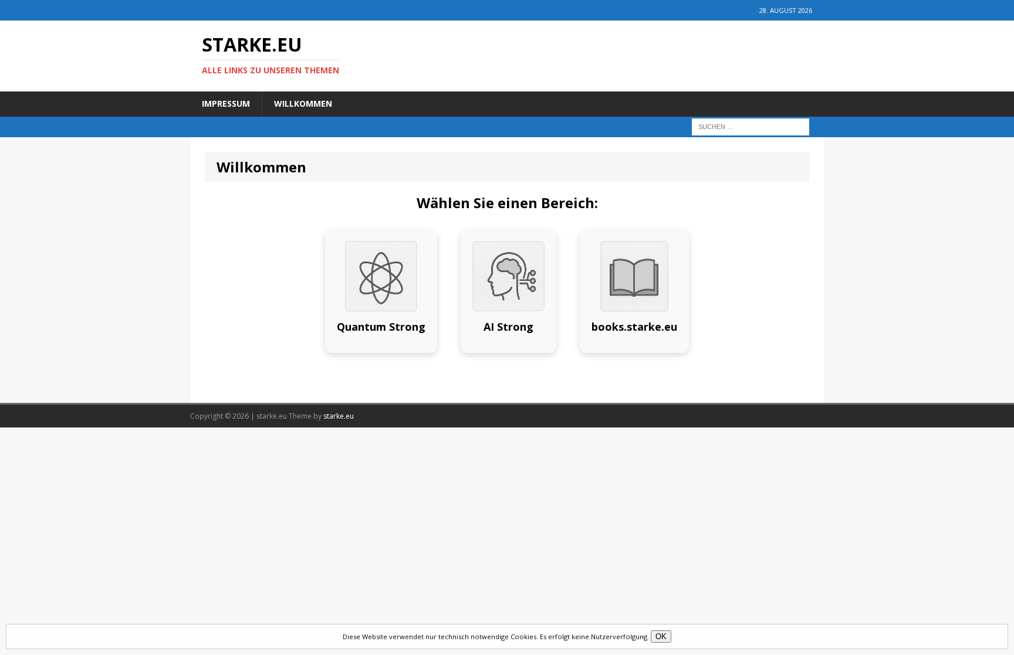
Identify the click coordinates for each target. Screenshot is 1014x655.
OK (661, 636)
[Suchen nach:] (750, 125)
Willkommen (303, 103)
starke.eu (338, 416)
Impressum (226, 103)
